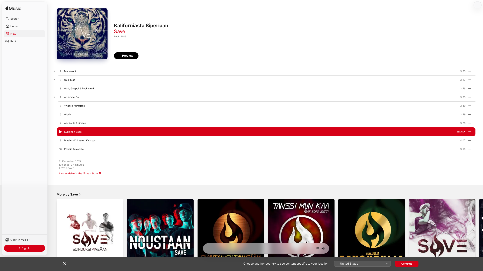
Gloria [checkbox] (67, 114)
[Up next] (317, 248)
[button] (24, 18)
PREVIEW (461, 71)
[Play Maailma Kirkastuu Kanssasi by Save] (60, 140)
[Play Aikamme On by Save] (60, 97)
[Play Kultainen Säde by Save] (60, 132)
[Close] (64, 263)
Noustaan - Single (137, 200)
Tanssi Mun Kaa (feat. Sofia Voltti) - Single (293, 200)
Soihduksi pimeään (67, 200)
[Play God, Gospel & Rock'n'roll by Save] (60, 88)
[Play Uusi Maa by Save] (60, 80)
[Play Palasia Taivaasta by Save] (60, 149)
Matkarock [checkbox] (70, 71)
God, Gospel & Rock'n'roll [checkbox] (79, 88)
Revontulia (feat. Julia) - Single (356, 200)
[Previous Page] (52, 232)
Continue (406, 263)
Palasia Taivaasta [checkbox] (74, 149)
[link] (69, 194)
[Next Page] (479, 232)
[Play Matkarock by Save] (60, 71)
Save (119, 31)
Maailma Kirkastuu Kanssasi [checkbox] (80, 140)
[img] (13, 8)
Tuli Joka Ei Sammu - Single (425, 200)
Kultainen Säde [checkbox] (73, 131)
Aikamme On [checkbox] (71, 97)
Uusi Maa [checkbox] (69, 79)
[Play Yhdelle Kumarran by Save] (60, 106)
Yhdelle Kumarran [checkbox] (74, 105)
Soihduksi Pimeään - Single (213, 200)
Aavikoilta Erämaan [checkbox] (75, 123)
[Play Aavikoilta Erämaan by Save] (60, 123)
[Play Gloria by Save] (60, 114)
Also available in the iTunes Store (78, 173)
